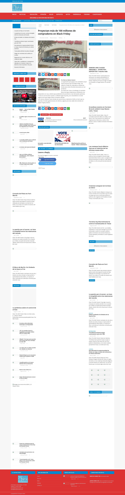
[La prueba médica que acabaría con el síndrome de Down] (15, 142)
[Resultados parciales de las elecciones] (62, 141)
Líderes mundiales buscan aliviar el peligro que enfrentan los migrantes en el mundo (27, 125)
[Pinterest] (110, 1)
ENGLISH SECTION (17, 1)
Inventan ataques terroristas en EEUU (100, 187)
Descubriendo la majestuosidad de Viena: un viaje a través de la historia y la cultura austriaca (24, 47)
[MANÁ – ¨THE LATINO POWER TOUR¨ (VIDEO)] (15, 112)
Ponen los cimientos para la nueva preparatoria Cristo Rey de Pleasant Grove (27, 445)
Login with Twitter (49, 163)
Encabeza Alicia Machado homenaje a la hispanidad (26, 324)
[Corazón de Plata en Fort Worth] (24, 191)
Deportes (59, 14)
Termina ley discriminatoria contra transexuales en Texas (100, 223)
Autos (68, 14)
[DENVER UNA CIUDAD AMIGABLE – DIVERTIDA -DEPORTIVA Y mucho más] (100, 65)
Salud (51, 14)
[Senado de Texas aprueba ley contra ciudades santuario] (107, 386)
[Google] (46, 75)
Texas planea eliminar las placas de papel (24, 51)
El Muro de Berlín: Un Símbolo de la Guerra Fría (24, 268)
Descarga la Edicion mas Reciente (42, 18)
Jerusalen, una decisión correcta (44, 144)
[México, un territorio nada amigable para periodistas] (107, 381)
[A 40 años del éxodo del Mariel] (15, 150)
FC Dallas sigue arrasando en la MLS (27, 117)
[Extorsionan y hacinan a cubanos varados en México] (100, 386)
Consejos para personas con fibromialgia (26, 452)
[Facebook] (39, 75)
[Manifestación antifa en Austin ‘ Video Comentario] (79, 141)
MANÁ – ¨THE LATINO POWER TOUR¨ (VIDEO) (27, 110)
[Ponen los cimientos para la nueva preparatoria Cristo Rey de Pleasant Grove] (15, 446)
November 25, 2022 (44, 37)
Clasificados (97, 14)
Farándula (77, 14)
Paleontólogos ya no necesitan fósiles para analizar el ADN (27, 355)
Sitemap (39, 483)
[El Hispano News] (23, 479)
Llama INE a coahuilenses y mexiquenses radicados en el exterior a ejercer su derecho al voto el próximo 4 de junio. (24, 63)
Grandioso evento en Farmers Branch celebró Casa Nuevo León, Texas (100, 109)
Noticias (22, 14)
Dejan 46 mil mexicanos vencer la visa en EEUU (27, 377)
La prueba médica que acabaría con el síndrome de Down (27, 140)
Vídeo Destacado (20, 86)
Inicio (14, 14)
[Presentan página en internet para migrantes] (66, 486)
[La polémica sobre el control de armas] (24, 305)
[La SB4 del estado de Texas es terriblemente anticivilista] (100, 381)
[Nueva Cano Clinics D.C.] (15, 372)
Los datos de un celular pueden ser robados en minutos (27, 348)
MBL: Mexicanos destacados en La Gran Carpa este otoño (27, 163)
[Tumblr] (49, 75)
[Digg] (65, 75)
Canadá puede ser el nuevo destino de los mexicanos (26, 363)
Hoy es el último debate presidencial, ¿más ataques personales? (26, 156)
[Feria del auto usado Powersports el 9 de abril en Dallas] (94, 376)
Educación (33, 14)
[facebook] (104, 1)
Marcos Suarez (53, 37)
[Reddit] (58, 75)
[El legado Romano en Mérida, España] (100, 371)
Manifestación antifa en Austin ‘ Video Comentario (79, 144)
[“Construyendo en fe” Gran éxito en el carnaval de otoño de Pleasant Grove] (15, 462)
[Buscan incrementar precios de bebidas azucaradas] (94, 386)
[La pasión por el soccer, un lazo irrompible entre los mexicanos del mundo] (24, 227)
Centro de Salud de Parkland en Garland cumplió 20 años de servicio (78, 476)
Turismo (87, 14)
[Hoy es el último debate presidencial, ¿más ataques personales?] (15, 157)
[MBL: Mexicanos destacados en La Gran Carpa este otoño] (15, 166)
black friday (45, 114)
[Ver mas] (22, 206)
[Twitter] (43, 75)
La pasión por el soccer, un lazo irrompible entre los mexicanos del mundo (24, 231)
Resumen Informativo (19, 67)
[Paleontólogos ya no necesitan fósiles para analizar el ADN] (15, 358)
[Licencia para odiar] (15, 135)
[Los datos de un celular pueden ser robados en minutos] (15, 350)
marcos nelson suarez (56, 114)
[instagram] (113, 1)
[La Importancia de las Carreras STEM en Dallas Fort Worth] (94, 381)
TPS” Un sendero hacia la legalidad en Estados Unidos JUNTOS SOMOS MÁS (26, 332)
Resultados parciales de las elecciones (62, 143)
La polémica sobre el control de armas (24, 309)
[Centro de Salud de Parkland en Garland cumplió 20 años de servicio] (66, 479)
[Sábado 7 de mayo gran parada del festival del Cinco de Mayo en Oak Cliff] (15, 342)
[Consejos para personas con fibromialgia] (15, 455)
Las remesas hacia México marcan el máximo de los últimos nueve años (98, 148)
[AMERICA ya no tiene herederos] (107, 371)
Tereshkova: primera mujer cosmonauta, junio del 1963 (97, 333)
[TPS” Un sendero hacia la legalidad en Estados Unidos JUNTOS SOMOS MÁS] (15, 333)
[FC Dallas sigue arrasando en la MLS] (15, 119)
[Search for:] (105, 20)
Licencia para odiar (24, 132)
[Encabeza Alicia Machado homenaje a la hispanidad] (15, 326)
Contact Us (39, 485)
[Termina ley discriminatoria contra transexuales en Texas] (100, 219)
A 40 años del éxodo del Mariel (27, 147)
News (38, 480)
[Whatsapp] (68, 75)
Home (38, 476)
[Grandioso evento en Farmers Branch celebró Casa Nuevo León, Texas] (100, 104)
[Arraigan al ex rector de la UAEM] (24, 386)
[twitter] (107, 1)
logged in (46, 155)
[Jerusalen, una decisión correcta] (46, 141)
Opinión (43, 14)
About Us (39, 478)
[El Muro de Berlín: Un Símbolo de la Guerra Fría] (24, 264)
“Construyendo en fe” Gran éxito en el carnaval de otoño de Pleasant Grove (27, 461)
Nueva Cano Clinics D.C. (25, 369)
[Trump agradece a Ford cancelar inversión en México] (100, 376)
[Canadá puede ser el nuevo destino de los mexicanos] (15, 365)
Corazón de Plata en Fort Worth (21, 30)
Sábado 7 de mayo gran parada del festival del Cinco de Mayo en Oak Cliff (27, 340)
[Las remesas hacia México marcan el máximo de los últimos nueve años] (100, 144)
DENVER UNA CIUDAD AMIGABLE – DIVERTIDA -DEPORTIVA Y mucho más (98, 69)
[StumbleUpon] (52, 75)
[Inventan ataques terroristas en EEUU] (100, 183)
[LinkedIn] (55, 75)
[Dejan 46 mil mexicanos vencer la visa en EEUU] (15, 379)
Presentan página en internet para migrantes (78, 484)
